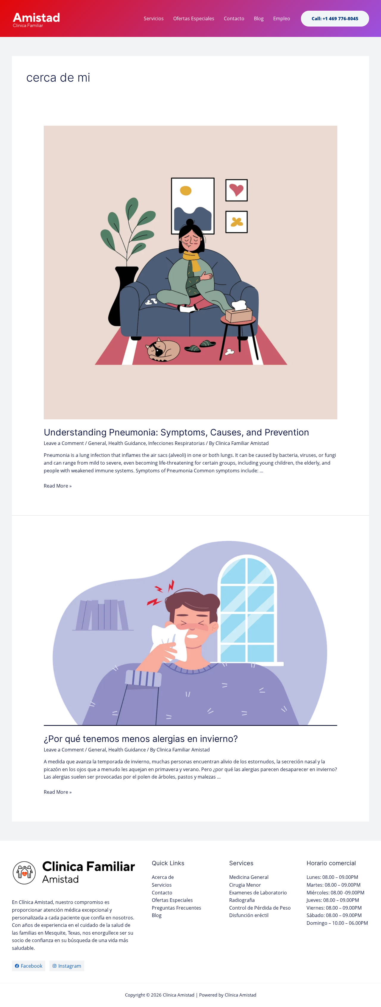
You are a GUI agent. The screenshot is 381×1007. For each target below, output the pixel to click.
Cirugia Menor (245, 885)
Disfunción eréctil (248, 915)
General (97, 443)
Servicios (154, 18)
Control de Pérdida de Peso (260, 908)
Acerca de (163, 877)
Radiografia (242, 900)
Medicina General (248, 877)
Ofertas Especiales (193, 18)
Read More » (58, 486)
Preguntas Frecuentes (176, 908)
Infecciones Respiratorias (176, 443)
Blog (259, 18)
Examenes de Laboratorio (258, 892)
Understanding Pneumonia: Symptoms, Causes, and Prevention (176, 432)
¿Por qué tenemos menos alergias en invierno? (141, 738)
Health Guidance (127, 443)
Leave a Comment (64, 443)
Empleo (281, 18)
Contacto (234, 18)
